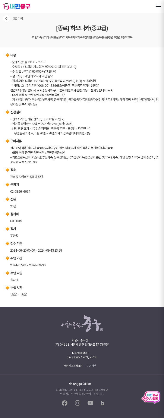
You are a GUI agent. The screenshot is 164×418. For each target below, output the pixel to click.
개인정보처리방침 (73, 366)
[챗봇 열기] (151, 397)
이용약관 (91, 366)
